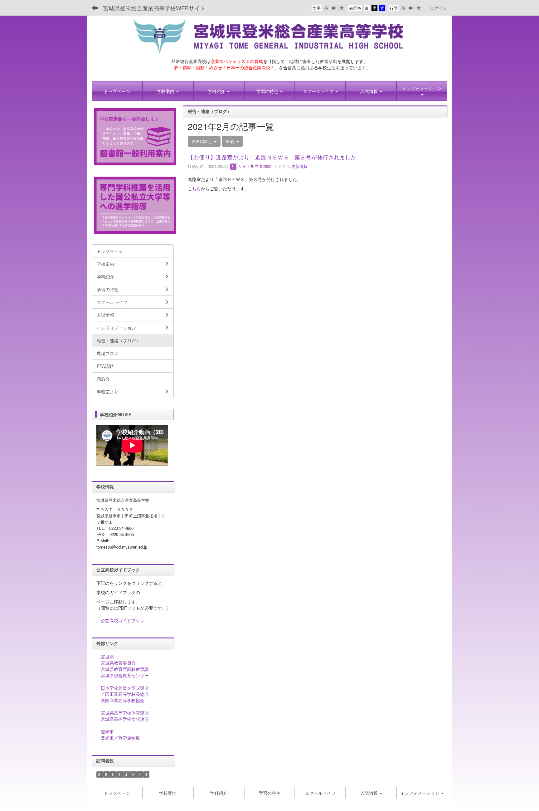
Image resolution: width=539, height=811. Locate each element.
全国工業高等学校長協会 (125, 694)
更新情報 (299, 166)
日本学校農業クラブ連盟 (125, 688)
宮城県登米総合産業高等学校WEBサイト (154, 8)
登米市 (107, 731)
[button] (168, 91)
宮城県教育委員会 (118, 663)
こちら (194, 188)
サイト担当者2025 (254, 166)
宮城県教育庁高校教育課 (125, 669)
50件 (231, 141)
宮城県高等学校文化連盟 (125, 719)
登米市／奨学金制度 (120, 738)
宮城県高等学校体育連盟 (125, 713)
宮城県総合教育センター (125, 675)
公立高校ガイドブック (122, 620)
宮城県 (107, 656)
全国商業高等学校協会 (122, 700)
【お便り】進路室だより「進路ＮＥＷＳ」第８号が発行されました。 (275, 157)
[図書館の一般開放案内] (135, 136)
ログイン (438, 8)
